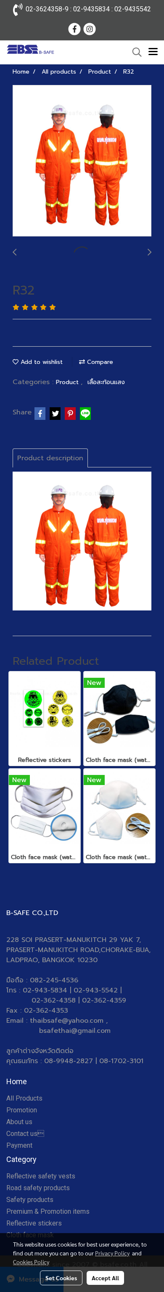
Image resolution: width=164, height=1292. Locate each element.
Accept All (105, 1277)
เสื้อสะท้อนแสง (106, 382)
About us (19, 1122)
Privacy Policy (112, 1253)
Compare (99, 362)
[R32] (82, 161)
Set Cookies (61, 1277)
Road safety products (38, 1188)
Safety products (29, 1200)
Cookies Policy (31, 1261)
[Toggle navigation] (153, 52)
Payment (19, 1145)
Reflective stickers (34, 1223)
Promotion (21, 1110)
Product (68, 382)
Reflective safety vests (40, 1176)
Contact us (25, 1134)
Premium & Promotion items (48, 1211)
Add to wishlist (41, 362)
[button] (134, 52)
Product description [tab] (50, 458)
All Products (24, 1098)
